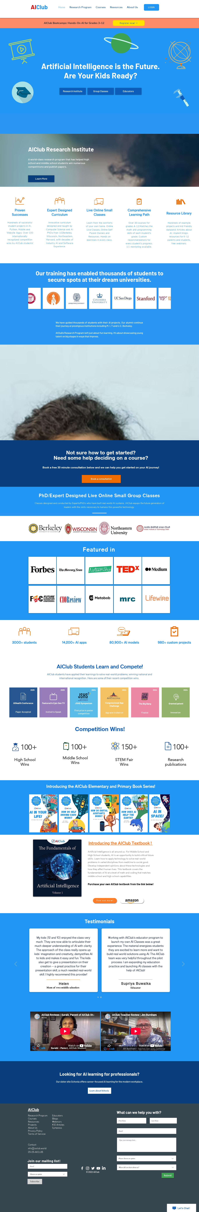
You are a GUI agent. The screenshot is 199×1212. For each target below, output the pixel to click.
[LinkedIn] (104, 1168)
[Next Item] (166, 298)
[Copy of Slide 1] (101, 997)
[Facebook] (82, 1168)
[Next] (183, 964)
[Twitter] (93, 1168)
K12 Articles (58, 1124)
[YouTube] (98, 1168)
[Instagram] (87, 1168)
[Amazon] (132, 900)
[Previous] (16, 964)
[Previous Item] (33, 298)
